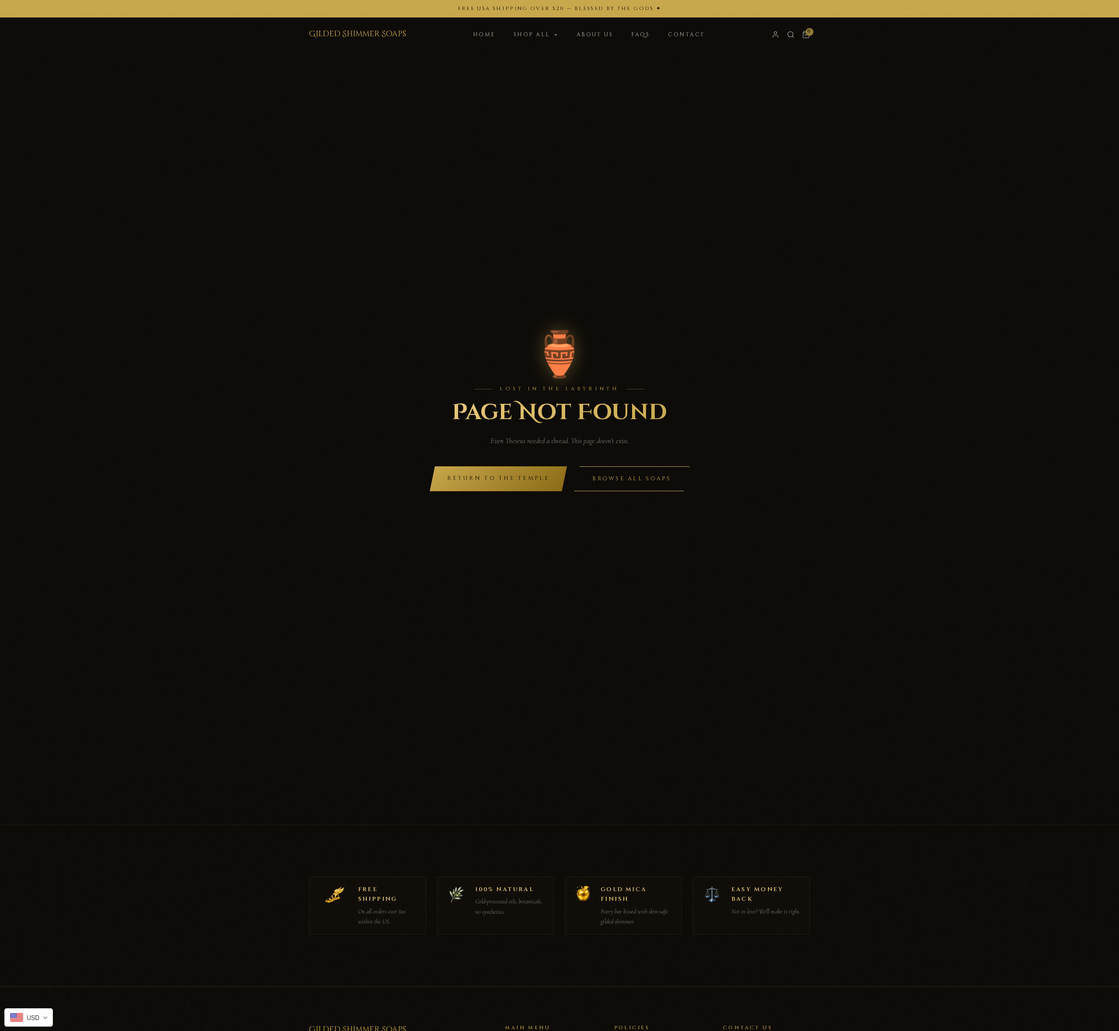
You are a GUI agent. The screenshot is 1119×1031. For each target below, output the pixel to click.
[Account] (775, 34)
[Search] (791, 34)
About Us (595, 34)
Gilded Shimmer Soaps (357, 34)
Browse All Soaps (631, 479)
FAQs (640, 34)
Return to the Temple (498, 478)
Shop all (536, 34)
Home (484, 34)
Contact (686, 34)
